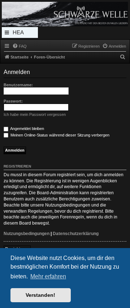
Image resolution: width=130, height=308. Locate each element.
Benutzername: (18, 85)
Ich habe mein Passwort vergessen (35, 114)
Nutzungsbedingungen (26, 233)
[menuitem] (19, 46)
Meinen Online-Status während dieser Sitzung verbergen (59, 135)
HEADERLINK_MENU (20, 33)
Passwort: (13, 101)
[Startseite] (65, 14)
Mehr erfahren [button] (48, 276)
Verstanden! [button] (40, 295)
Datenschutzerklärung (76, 233)
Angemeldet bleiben (26, 128)
